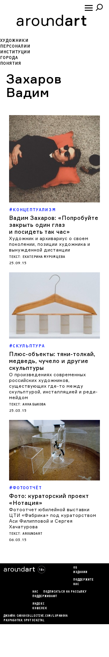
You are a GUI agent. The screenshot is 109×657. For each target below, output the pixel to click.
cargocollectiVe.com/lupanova (42, 616)
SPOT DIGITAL (34, 620)
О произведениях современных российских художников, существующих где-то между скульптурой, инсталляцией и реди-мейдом (53, 386)
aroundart (32, 533)
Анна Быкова (34, 404)
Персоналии (15, 46)
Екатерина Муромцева (43, 256)
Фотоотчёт (27, 488)
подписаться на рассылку (65, 592)
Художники (14, 40)
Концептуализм (34, 210)
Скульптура (29, 346)
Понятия (10, 63)
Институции (15, 52)
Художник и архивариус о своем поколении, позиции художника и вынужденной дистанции (49, 244)
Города (9, 57)
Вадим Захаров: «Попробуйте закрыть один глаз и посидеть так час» (53, 224)
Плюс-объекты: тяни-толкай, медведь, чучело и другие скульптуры (52, 361)
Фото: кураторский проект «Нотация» (49, 499)
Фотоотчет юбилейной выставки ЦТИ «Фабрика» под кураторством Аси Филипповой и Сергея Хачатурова (52, 518)
